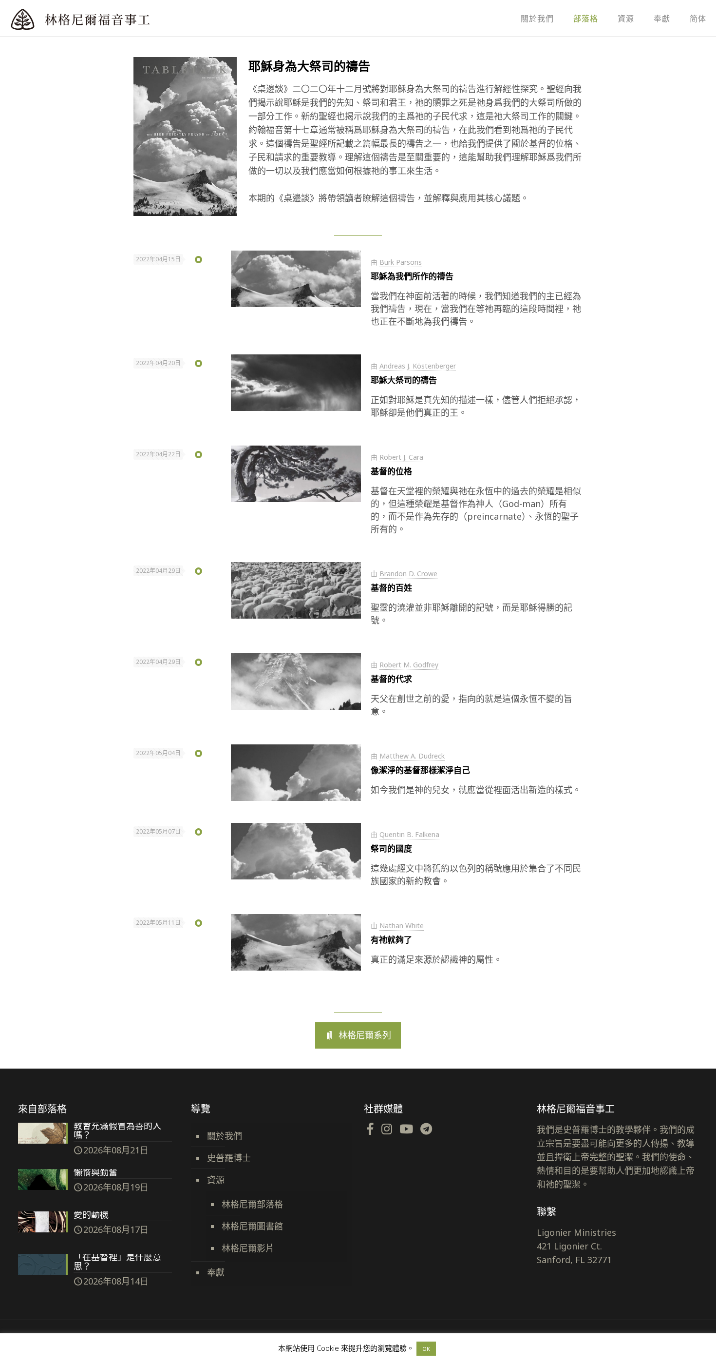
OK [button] (426, 1348)
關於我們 (224, 1136)
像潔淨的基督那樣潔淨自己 (420, 770)
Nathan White (401, 925)
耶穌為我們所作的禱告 (412, 276)
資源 (216, 1180)
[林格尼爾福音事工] (107, 18)
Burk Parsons (400, 262)
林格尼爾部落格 (252, 1204)
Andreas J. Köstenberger (417, 365)
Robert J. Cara (401, 457)
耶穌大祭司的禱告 (404, 380)
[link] (185, 136)
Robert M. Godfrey (408, 664)
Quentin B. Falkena (409, 834)
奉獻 (216, 1272)
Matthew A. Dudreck (412, 755)
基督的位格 (391, 471)
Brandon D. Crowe (408, 573)
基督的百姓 (391, 587)
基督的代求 (391, 678)
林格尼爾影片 (248, 1248)
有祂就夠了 (391, 939)
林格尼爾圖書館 (252, 1226)
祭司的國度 (391, 848)
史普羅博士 (229, 1158)
